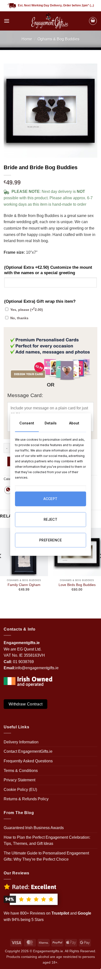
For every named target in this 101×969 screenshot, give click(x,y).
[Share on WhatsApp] (8, 490)
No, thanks (19, 318)
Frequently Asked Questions (28, 761)
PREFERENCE (50, 540)
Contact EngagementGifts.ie (28, 751)
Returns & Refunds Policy (26, 799)
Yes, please (26, 310)
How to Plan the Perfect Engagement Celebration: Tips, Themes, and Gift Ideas (47, 840)
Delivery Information (21, 742)
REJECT (51, 519)
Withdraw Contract (26, 704)
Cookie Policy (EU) (20, 789)
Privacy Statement (19, 780)
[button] (7, 21)
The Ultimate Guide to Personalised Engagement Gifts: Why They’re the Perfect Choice (46, 856)
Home (27, 39)
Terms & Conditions (21, 771)
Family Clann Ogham (24, 585)
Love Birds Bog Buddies (77, 585)
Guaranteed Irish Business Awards (34, 828)
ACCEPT (50, 499)
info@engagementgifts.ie (37, 668)
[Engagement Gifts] (49, 21)
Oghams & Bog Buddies (58, 39)
